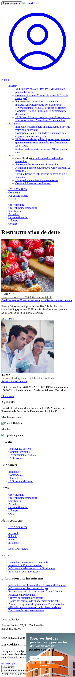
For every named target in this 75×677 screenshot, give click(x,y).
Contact (12, 223)
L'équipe (13, 220)
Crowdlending (39, 158)
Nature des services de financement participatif (33, 600)
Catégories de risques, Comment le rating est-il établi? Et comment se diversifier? (41, 111)
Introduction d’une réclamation (25, 565)
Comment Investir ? (19, 451)
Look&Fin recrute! (18, 548)
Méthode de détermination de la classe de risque (34, 607)
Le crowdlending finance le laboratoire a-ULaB (27, 378)
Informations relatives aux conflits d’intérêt (31, 568)
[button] (49, 642)
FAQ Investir (15, 458)
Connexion (14, 192)
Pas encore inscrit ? (18, 195)
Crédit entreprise (10, 300)
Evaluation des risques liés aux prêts (28, 562)
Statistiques (14, 211)
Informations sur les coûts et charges (28, 588)
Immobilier (14, 471)
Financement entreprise (33, 300)
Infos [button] (11, 155)
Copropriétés (15, 474)
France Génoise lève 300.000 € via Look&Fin (26, 297)
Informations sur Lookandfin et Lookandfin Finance (37, 585)
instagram (13, 542)
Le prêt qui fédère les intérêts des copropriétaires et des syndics (40, 134)
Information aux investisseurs (24, 571)
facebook (13, 533)
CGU (11, 513)
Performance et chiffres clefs (37, 164)
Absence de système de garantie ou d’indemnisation (36, 604)
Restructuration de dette (59, 300)
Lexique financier (18, 217)
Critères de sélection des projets (25, 597)
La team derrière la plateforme (36, 180)
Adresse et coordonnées (33, 183)
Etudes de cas (15, 478)
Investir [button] (12, 85)
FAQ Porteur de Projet (20, 481)
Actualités (13, 214)
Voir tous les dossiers (19, 448)
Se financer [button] (14, 123)
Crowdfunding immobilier (22, 207)
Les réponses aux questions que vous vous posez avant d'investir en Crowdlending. (42, 119)
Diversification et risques (22, 454)
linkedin (12, 536)
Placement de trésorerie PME (45, 104)
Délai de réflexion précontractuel (26, 610)
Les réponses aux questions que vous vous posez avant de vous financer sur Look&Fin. (42, 142)
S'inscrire (44, 665)
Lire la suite (7, 318)
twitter (11, 539)
